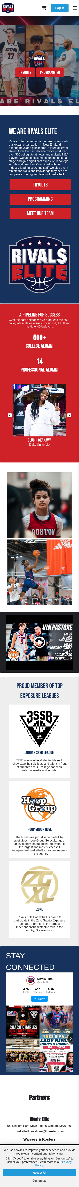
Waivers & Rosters (39, 1139)
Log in (59, 8)
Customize (39, 1180)
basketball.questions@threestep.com (39, 1131)
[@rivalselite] (30, 980)
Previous (10, 415)
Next (69, 415)
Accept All (39, 1172)
